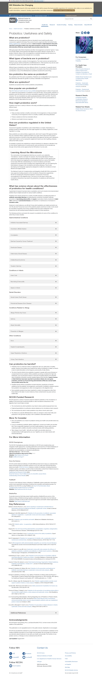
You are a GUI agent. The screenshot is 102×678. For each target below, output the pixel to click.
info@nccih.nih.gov (18, 456)
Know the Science (24, 467)
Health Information (18, 28)
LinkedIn (15, 657)
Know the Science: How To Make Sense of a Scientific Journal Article (27, 473)
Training (70, 24)
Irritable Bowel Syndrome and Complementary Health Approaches (83, 78)
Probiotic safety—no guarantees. (23, 524)
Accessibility (68, 655)
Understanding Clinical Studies (17, 475)
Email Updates (17, 665)
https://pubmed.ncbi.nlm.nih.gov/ (23, 489)
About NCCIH (88, 24)
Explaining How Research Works (18, 472)
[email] (82, 33)
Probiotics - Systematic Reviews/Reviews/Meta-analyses (82, 84)
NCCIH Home (41, 653)
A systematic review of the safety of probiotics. (39, 533)
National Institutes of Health (41, 15)
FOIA (66, 658)
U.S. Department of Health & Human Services (49, 658)
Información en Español (71, 15)
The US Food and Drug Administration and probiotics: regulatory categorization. (36, 528)
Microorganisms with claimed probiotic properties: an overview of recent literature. (35, 543)
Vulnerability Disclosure (71, 661)
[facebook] (85, 33)
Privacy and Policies (70, 653)
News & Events (78, 24)
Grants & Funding (61, 24)
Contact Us (42, 647)
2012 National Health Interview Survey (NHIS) (23, 91)
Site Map (67, 667)
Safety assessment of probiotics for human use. (45, 585)
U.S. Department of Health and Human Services (21, 15)
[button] (33, 222)
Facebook (28, 653)
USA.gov (39, 661)
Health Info (45, 24)
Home (10, 28)
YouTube (28, 657)
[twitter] (88, 33)
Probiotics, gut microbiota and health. (24, 519)
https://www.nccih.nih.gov (21, 455)
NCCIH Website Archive (71, 670)
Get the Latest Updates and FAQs (64, 10)
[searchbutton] (91, 19)
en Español (68, 664)
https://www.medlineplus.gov (22, 501)
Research (52, 24)
